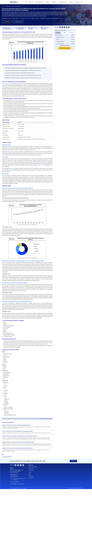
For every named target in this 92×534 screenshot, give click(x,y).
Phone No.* (35, 266)
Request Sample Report (45, 278)
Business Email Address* (37, 262)
